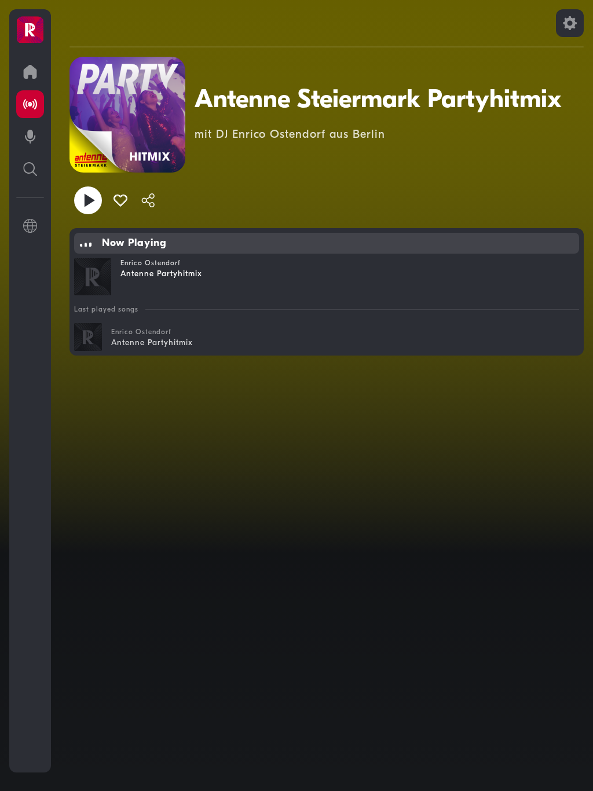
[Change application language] (30, 226)
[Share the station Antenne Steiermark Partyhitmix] (148, 200)
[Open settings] (570, 23)
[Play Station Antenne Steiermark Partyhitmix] (88, 200)
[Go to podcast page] (30, 137)
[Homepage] (30, 30)
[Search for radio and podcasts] (30, 169)
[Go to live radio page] (30, 104)
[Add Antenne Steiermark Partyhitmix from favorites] (120, 200)
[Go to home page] (30, 72)
